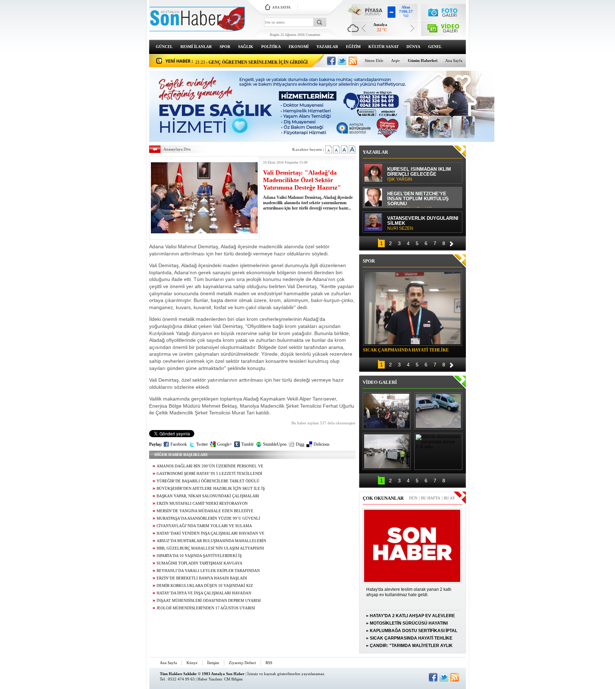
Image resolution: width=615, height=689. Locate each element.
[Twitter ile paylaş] (342, 61)
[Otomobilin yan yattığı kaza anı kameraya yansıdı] (438, 410)
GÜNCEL (164, 46)
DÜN (413, 498)
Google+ (224, 444)
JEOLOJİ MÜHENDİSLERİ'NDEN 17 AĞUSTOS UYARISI (206, 608)
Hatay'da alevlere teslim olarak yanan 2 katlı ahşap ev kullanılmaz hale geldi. (408, 592)
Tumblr (247, 444)
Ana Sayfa (453, 60)
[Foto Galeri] (443, 11)
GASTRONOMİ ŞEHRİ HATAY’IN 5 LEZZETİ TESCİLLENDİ (209, 474)
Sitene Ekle (374, 60)
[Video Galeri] (443, 27)
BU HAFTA (430, 498)
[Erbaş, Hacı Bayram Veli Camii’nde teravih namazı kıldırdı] (387, 410)
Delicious (322, 444)
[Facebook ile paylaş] (331, 61)
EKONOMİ (299, 46)
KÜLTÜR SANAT (383, 46)
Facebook (178, 444)
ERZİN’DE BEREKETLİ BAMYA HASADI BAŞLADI (202, 578)
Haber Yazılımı (210, 679)
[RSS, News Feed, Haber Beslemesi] (352, 61)
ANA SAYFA (281, 7)
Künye (192, 663)
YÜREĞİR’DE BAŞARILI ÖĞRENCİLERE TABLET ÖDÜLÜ (208, 481)
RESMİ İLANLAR (196, 46)
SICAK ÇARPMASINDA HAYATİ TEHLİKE (406, 350)
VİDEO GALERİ (380, 382)
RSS (269, 663)
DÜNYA (413, 46)
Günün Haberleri (422, 60)
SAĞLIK (245, 46)
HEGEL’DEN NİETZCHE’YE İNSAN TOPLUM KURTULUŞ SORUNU (418, 199)
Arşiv (395, 60)
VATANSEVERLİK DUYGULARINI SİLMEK (422, 223)
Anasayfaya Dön (177, 149)
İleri (451, 242)
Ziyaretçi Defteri (242, 663)
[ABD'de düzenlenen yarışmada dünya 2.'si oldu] (438, 451)
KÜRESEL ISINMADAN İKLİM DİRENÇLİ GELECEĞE (419, 174)
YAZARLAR (327, 46)
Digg (300, 444)
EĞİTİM (353, 46)
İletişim (213, 663)
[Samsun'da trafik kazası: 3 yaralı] (387, 451)
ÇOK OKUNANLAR (383, 498)
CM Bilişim (233, 679)
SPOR (225, 46)
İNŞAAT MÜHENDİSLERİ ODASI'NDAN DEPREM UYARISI (209, 601)
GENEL (435, 46)
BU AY (449, 498)
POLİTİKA (271, 46)
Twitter (202, 444)
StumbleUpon (275, 444)
